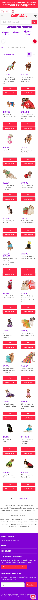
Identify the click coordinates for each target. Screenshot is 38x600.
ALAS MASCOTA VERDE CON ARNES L (8, 187)
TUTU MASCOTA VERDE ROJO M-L (27, 222)
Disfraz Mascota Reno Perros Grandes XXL (27, 79)
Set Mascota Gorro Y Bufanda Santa (9, 297)
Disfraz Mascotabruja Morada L (7, 335)
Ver (10, 88)
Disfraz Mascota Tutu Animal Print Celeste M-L (9, 370)
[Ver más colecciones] (35, 41)
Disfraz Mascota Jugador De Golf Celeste (27, 441)
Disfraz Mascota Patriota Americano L (9, 116)
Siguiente (22, 498)
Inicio (3, 47)
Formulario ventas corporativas (14, 567)
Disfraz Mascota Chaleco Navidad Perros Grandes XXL (9, 80)
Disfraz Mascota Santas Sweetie (27, 186)
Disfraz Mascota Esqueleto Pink (8, 151)
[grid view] (29, 54)
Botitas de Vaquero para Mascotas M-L (28, 257)
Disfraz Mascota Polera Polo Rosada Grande (28, 406)
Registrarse (31, 585)
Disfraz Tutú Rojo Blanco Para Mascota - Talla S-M (28, 299)
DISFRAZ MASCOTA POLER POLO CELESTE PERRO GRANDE (10, 261)
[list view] (34, 54)
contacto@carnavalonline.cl (10, 540)
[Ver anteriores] (3, 41)
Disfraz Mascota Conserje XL (27, 476)
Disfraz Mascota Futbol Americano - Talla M (28, 116)
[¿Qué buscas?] (34, 22)
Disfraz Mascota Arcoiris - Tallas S (27, 370)
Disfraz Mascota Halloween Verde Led (9, 477)
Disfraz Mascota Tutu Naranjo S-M (27, 334)
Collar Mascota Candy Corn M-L (27, 151)
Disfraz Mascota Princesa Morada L (9, 405)
